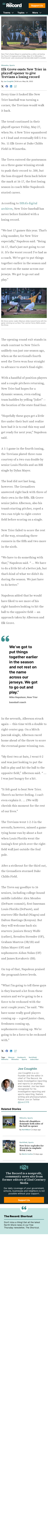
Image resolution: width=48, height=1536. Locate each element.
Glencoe (11, 1057)
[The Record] (12, 5)
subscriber (34, 1059)
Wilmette (4, 1059)
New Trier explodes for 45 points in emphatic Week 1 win (31, 1148)
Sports (12, 65)
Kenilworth (21, 1057)
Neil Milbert (26, 1130)
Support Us (37, 5)
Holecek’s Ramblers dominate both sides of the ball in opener (31, 1123)
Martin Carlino (27, 1154)
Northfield (33, 1057)
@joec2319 (23, 1102)
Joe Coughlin (9, 81)
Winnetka (5, 65)
